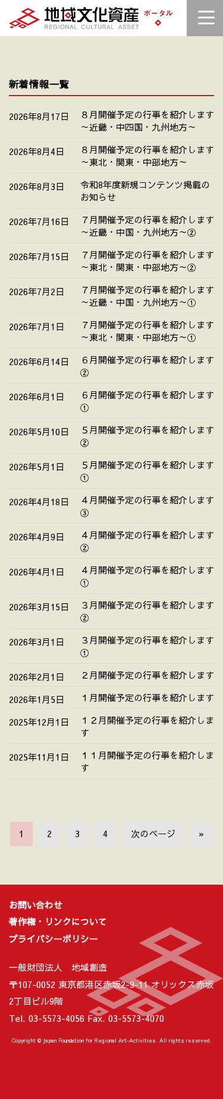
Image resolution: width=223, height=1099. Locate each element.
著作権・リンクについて (58, 921)
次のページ (153, 833)
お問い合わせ (35, 904)
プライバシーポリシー (53, 938)
